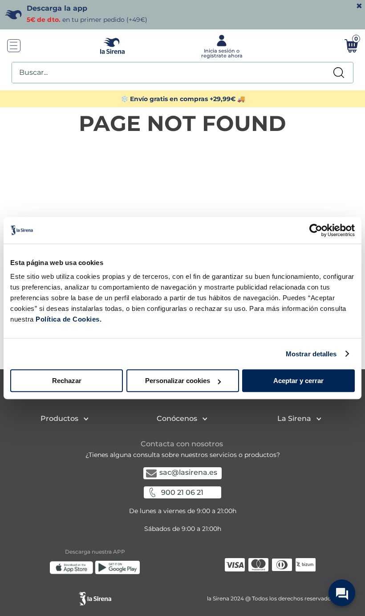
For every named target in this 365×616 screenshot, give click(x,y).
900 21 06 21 (182, 492)
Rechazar (66, 380)
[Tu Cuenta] (220, 45)
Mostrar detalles (311, 354)
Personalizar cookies (177, 380)
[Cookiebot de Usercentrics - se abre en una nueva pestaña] (316, 230)
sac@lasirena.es (188, 472)
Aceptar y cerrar (298, 380)
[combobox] (182, 72)
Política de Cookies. (68, 319)
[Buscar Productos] (338, 72)
